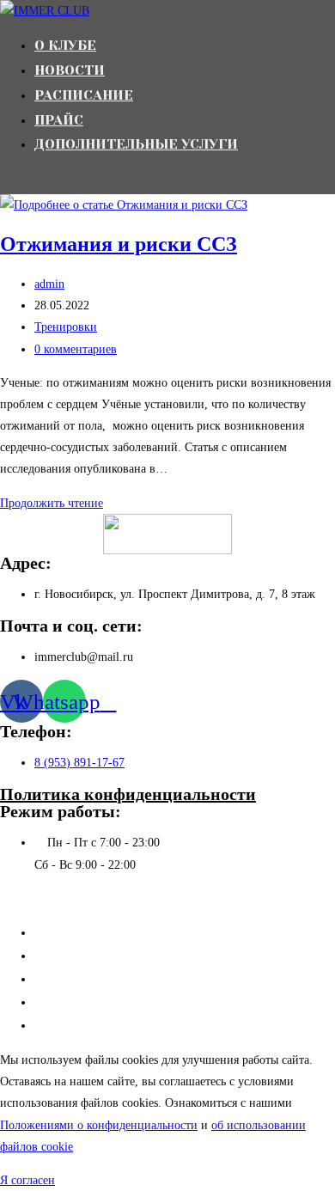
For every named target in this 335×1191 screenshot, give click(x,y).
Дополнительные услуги (102, 1025)
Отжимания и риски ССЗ (118, 244)
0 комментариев (75, 349)
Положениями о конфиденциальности (99, 1125)
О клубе (56, 932)
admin (49, 284)
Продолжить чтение (56, 503)
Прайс (52, 1002)
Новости (58, 955)
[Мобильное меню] (5, 181)
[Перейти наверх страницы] (4, 898)
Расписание (66, 979)
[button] (27, 1180)
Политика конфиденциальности (128, 794)
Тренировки (65, 327)
